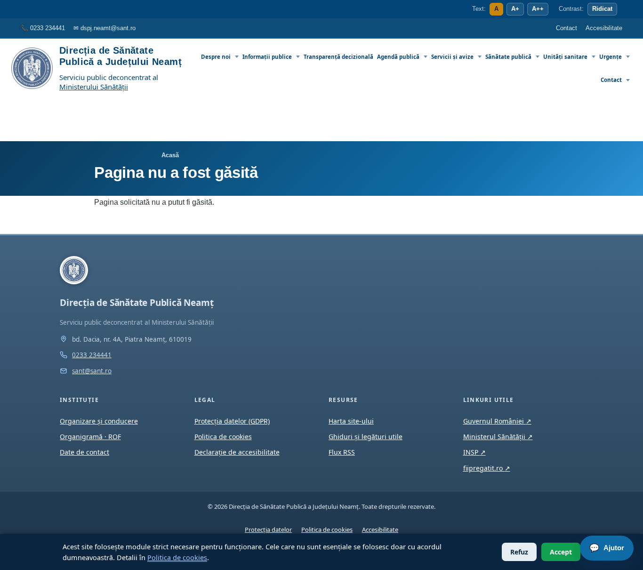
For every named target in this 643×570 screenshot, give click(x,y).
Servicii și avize (452, 56)
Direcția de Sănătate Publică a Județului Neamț (120, 56)
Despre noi (216, 56)
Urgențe (610, 56)
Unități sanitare (565, 56)
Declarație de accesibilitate (237, 452)
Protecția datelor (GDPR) (232, 421)
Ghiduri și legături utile (365, 436)
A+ (515, 9)
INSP (474, 452)
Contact (611, 79)
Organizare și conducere (99, 421)
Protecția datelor (268, 529)
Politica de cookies (177, 557)
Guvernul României (497, 421)
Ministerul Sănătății (498, 436)
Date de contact (84, 452)
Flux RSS (342, 452)
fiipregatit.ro (486, 468)
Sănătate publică (508, 56)
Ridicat (602, 9)
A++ (538, 9)
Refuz (519, 551)
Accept (561, 551)
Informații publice (267, 56)
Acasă (170, 155)
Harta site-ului (351, 421)
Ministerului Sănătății (93, 86)
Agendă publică (398, 56)
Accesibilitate (380, 529)
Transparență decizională (338, 56)
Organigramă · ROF (90, 436)
